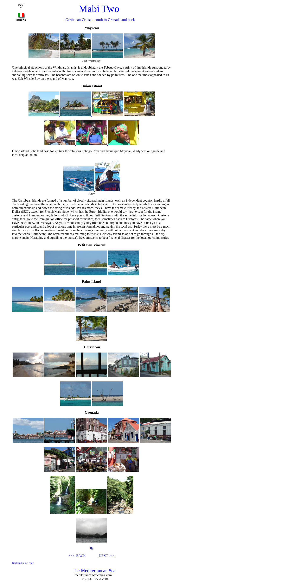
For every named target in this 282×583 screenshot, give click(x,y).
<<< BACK (77, 555)
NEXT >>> (106, 555)
